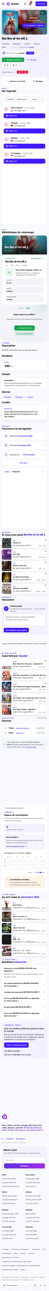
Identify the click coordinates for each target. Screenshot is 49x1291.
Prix (43, 1249)
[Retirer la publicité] (43, 471)
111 (44, 591)
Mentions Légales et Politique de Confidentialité (21, 1266)
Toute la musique (32, 1221)
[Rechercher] (25, 3)
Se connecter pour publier (16, 630)
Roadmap (36, 1249)
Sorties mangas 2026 (10, 1214)
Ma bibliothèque (36, 258)
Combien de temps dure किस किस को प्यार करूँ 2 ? (22, 992)
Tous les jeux (31, 1186)
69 (39, 580)
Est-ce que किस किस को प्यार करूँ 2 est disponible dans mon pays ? (21, 1014)
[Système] (35, 1285)
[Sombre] (45, 1285)
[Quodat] (4, 1116)
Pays (35, 99)
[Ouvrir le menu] (3, 3)
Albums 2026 (31, 1214)
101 (44, 580)
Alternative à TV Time (10, 1257)
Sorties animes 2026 (34, 1199)
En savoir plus (31, 747)
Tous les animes (32, 1203)
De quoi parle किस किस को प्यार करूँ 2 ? (18, 1007)
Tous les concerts (32, 1238)
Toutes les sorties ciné (10, 1186)
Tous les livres (7, 1238)
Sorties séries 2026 (9, 1196)
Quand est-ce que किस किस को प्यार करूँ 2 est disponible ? (20, 969)
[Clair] (41, 1285)
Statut (23, 1270)
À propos (5, 1249)
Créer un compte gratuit (16, 1045)
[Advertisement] (24, 194)
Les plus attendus (9, 1182)
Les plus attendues (9, 1199)
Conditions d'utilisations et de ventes (16, 1262)
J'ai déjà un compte (12, 1051)
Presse (22, 1253)
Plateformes (22, 99)
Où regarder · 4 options (34, 25)
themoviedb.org (22, 728)
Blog (15, 1253)
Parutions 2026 (8, 1231)
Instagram (20, 1139)
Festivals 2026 (31, 1234)
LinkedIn (9, 1139)
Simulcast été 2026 (33, 1196)
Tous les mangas (8, 1221)
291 (39, 591)
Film (42, 13)
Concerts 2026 (31, 1231)
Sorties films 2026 (9, 1179)
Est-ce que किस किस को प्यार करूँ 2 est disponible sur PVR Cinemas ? (21, 999)
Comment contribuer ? (20, 1249)
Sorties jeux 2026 (32, 1179)
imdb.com (19, 733)
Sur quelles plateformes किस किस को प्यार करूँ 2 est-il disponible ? (21, 984)
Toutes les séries (8, 1203)
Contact (31, 1253)
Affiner (11, 99)
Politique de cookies (10, 1270)
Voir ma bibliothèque (26, 334)
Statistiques (6, 1253)
